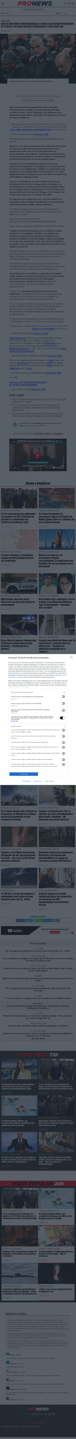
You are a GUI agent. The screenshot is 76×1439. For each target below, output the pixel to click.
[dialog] (38, 719)
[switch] (62, 696)
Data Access (38, 781)
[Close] (72, 658)
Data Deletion (27, 781)
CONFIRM (23, 774)
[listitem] (38, 692)
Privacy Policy (49, 781)
